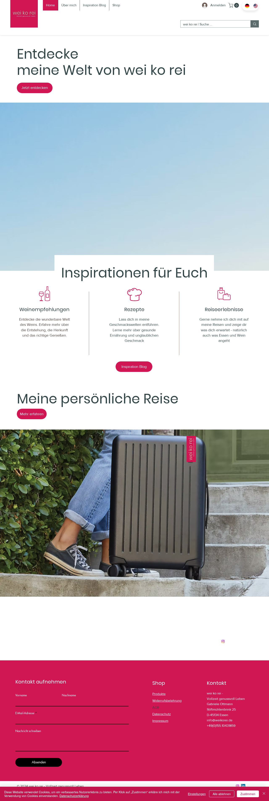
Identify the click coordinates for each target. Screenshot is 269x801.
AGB (155, 707)
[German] (246, 6)
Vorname (21, 695)
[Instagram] (223, 641)
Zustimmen (247, 794)
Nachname (69, 695)
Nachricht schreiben (28, 731)
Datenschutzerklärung (74, 796)
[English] (254, 6)
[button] (234, 5)
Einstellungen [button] (197, 794)
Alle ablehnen (222, 794)
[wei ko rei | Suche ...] (255, 23)
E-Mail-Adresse (24, 713)
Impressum (160, 721)
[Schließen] (263, 794)
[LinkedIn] (243, 786)
